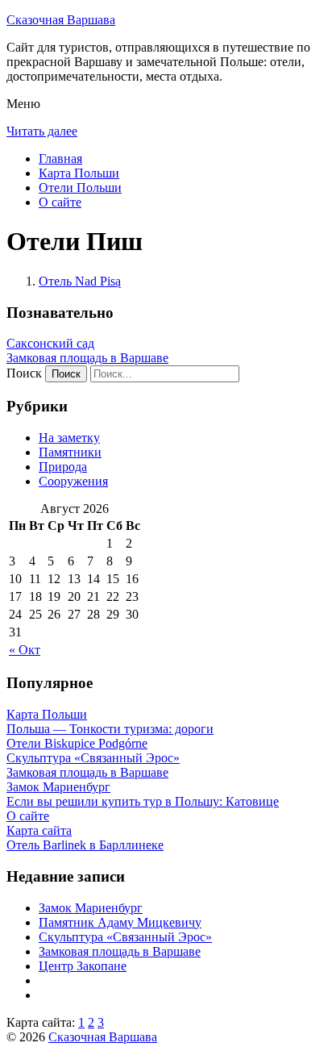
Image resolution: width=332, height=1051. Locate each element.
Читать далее (41, 131)
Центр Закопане (83, 966)
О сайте (60, 202)
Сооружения (73, 481)
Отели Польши (80, 187)
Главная (60, 158)
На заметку (69, 437)
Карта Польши (79, 173)
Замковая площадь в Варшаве (87, 358)
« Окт (24, 650)
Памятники (70, 452)
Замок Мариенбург (91, 908)
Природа (63, 466)
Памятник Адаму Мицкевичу (120, 922)
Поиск (24, 373)
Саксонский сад (50, 343)
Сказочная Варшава (60, 20)
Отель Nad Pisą (80, 281)
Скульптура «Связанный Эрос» (125, 937)
